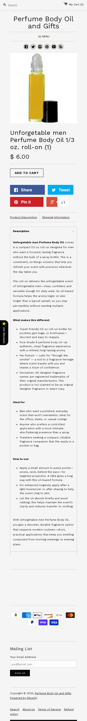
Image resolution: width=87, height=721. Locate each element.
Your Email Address (23, 657)
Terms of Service (49, 709)
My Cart (76, 4)
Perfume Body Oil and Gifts (53, 693)
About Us (29, 709)
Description (21, 231)
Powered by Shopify (23, 698)
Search (14, 709)
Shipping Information (56, 217)
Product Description (23, 217)
